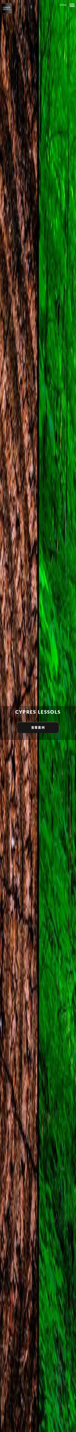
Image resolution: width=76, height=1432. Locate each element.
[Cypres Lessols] (8, 8)
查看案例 (38, 727)
